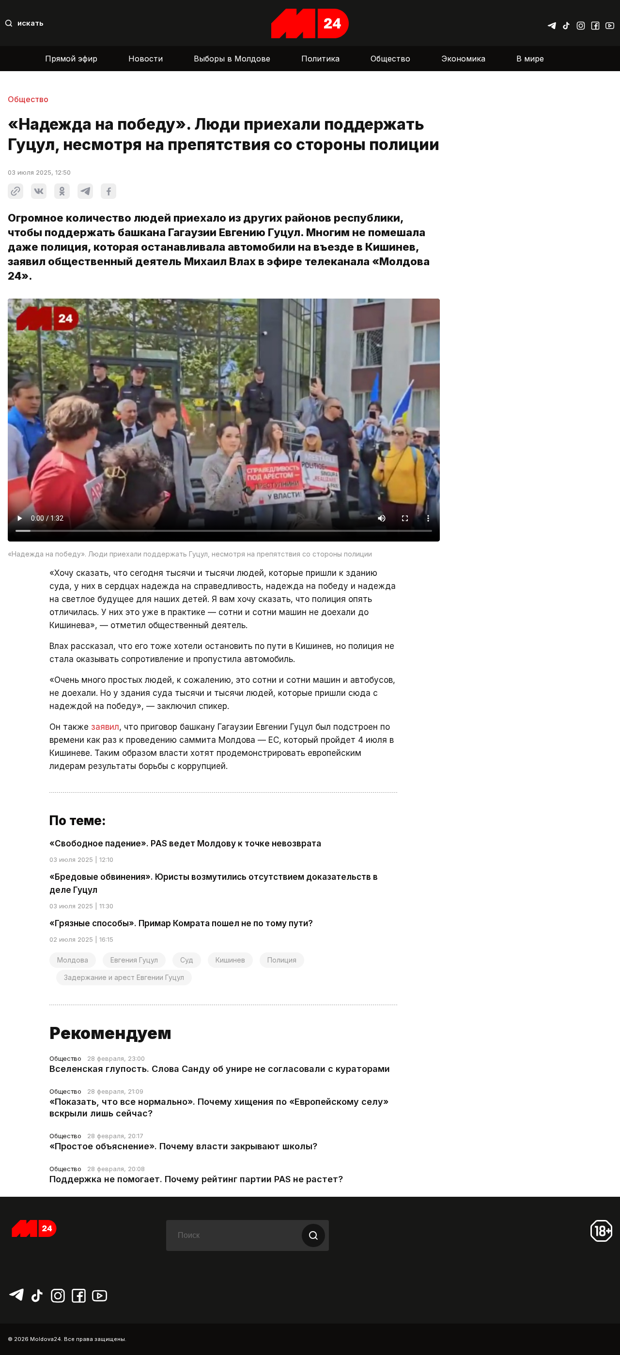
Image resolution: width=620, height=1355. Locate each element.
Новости (145, 58)
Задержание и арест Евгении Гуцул (124, 977)
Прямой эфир (71, 58)
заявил (105, 727)
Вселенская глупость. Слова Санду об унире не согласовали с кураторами (219, 1069)
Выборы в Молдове (232, 58)
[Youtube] (609, 23)
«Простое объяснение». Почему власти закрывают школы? (183, 1146)
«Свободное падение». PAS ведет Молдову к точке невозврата (185, 843)
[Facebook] (595, 23)
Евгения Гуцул (134, 960)
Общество (390, 58)
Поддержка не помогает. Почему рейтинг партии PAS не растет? (196, 1179)
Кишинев (230, 960)
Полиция (281, 960)
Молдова (72, 960)
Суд (186, 960)
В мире (530, 58)
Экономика (463, 58)
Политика (320, 58)
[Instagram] (580, 23)
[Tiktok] (566, 23)
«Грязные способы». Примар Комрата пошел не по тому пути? (181, 923)
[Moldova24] (310, 23)
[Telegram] (551, 23)
